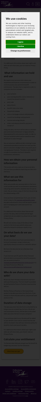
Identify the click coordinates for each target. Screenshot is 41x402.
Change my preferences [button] (20, 51)
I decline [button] (20, 46)
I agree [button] (20, 42)
